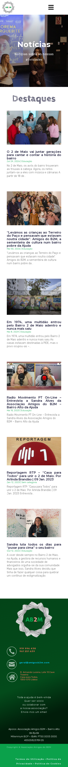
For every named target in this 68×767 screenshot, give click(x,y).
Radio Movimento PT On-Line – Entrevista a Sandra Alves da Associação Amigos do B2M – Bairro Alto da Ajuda (34, 402)
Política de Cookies (48, 763)
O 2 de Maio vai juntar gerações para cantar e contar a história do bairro (34, 155)
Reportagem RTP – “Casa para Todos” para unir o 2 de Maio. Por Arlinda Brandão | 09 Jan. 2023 (34, 476)
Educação (27, 161)
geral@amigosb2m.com (34, 662)
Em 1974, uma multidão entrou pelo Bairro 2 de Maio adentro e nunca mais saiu (34, 325)
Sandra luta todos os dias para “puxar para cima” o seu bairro (34, 546)
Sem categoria (29, 482)
